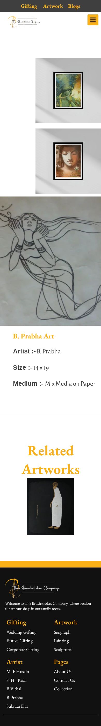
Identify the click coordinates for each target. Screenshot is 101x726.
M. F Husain (17, 671)
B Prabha (14, 697)
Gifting (29, 6)
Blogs (74, 6)
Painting (61, 641)
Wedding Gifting (21, 632)
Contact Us (64, 680)
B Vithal (13, 689)
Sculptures (63, 649)
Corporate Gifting (22, 649)
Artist (14, 661)
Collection (63, 689)
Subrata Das (17, 706)
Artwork (53, 6)
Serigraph (62, 632)
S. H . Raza (16, 680)
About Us (62, 671)
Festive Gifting (19, 641)
